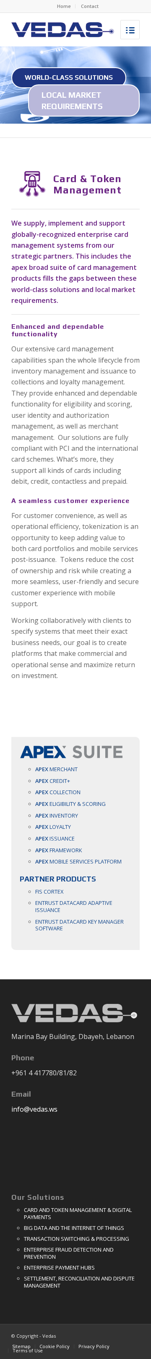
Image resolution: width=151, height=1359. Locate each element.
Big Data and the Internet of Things (74, 1228)
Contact (90, 6)
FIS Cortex (49, 891)
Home (64, 6)
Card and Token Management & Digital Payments (78, 1213)
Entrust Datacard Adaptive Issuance (73, 906)
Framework (58, 850)
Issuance (55, 838)
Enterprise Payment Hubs (59, 1267)
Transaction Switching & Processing (76, 1238)
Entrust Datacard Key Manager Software (79, 925)
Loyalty (53, 827)
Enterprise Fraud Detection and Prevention (69, 1253)
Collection (58, 792)
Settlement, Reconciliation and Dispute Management (79, 1282)
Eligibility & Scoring (70, 804)
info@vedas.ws (34, 1109)
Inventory (56, 815)
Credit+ (52, 781)
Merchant (56, 769)
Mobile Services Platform (78, 861)
